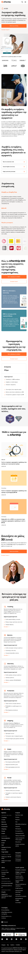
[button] (14, 162)
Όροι (8, 945)
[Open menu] (25, 2)
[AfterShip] (6, 2)
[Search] (22, 2)
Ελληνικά (5, 922)
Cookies (18, 945)
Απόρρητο (3, 945)
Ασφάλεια (12, 945)
